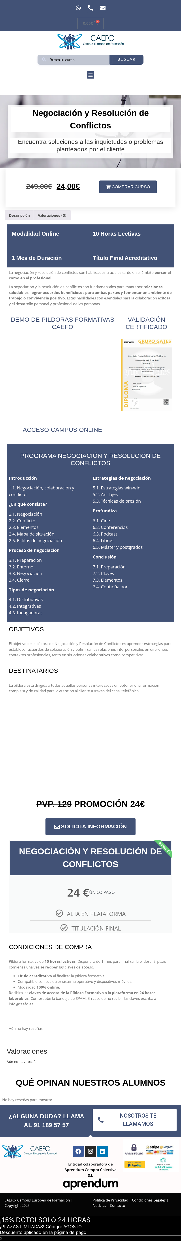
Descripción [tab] (19, 215)
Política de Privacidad (110, 1200)
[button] (90, 75)
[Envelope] (102, 7)
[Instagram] (90, 1151)
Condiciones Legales (149, 1200)
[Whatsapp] (78, 7)
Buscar (126, 60)
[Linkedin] (102, 1151)
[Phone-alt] (90, 7)
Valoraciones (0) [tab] (52, 215)
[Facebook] (78, 1151)
